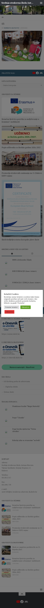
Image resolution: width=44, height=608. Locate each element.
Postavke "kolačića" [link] (11, 307)
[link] (22, 10)
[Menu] (41, 3)
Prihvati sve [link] (25, 307)
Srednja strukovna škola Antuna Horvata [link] (17, 2)
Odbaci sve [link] (9, 312)
